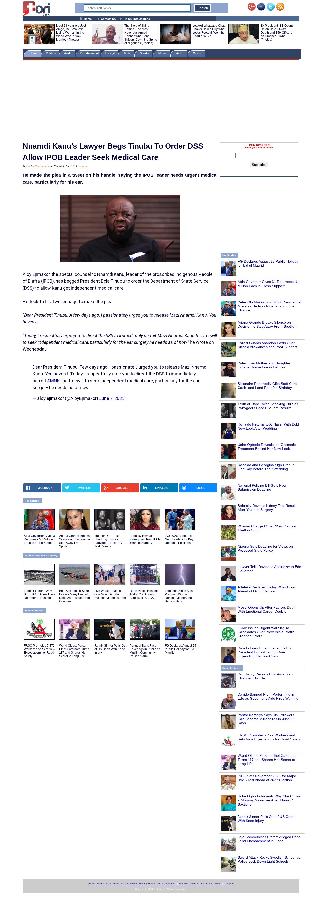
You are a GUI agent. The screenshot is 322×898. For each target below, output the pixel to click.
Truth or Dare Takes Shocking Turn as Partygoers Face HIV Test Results (268, 406)
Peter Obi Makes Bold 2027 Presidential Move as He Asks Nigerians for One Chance (269, 306)
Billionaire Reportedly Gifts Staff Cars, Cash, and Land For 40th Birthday (268, 386)
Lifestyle (110, 53)
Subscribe (259, 165)
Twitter (217, 883)
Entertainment (89, 53)
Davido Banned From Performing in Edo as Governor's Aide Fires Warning (268, 696)
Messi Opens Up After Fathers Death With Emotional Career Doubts (267, 609)
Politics (51, 53)
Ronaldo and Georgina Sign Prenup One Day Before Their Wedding (266, 467)
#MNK (53, 380)
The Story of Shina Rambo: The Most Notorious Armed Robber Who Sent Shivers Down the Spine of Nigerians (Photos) (140, 34)
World (68, 53)
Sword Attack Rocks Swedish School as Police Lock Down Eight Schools (269, 859)
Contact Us (108, 18)
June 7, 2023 (112, 398)
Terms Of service (166, 883)
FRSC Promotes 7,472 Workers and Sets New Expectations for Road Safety (269, 737)
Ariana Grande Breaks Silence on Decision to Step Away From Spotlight (267, 324)
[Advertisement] (161, 99)
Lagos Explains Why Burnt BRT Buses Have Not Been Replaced (39, 594)
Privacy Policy (147, 883)
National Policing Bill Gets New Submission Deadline (262, 487)
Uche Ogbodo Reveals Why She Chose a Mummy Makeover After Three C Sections (269, 800)
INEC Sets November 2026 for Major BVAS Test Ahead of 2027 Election (267, 778)
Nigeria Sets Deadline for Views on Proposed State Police (265, 548)
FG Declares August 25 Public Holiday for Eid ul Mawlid (181, 649)
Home (88, 18)
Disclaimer (131, 883)
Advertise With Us (188, 883)
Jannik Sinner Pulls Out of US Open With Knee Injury (110, 649)
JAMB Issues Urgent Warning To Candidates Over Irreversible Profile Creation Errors (266, 632)
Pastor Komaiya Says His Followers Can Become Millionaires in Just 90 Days (266, 719)
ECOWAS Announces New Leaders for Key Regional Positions (179, 539)
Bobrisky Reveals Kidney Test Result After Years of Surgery (267, 508)
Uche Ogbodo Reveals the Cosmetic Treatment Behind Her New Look (267, 447)
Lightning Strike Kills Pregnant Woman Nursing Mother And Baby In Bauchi (179, 596)
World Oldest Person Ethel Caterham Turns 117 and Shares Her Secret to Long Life (267, 759)
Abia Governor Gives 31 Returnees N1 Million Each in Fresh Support (268, 284)
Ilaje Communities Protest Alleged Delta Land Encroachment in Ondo (269, 839)
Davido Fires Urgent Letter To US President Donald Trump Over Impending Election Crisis (264, 652)
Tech (127, 53)
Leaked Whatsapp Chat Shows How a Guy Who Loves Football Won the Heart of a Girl (208, 31)
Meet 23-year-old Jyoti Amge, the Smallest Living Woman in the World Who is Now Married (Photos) (71, 32)
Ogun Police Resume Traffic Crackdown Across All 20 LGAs (144, 594)
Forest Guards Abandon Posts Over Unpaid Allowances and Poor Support (267, 345)
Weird (180, 53)
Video (197, 53)
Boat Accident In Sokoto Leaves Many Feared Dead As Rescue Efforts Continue (75, 596)
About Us (102, 883)
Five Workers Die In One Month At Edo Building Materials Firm (110, 594)
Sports (144, 53)
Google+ (229, 883)
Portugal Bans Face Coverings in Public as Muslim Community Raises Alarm (145, 651)
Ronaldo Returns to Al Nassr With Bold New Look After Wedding (268, 426)
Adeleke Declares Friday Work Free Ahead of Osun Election (266, 589)
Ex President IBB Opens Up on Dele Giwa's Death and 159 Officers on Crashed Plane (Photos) (277, 32)
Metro (162, 53)
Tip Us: (136, 18)
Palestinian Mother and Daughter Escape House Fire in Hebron (264, 365)
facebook (206, 883)
